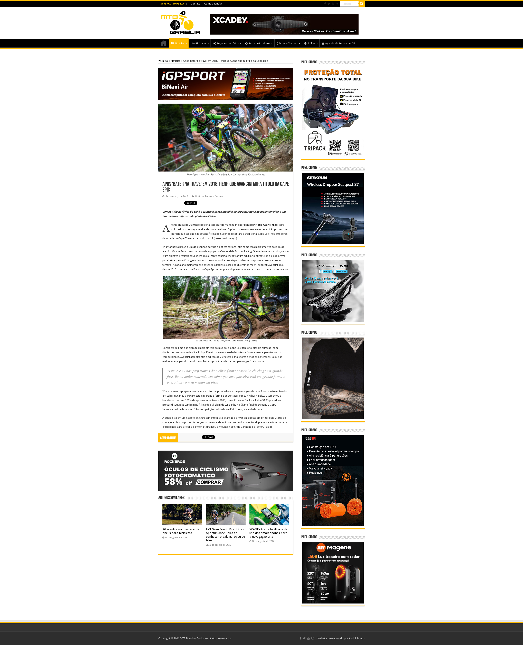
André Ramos (357, 638)
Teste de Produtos (259, 43)
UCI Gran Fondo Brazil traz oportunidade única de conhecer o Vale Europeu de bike (225, 534)
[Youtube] (333, 3)
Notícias (179, 43)
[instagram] (337, 3)
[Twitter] (329, 3)
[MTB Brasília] (180, 22)
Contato (195, 3)
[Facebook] (325, 3)
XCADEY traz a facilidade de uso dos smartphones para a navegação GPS (268, 532)
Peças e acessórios (228, 43)
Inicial (164, 60)
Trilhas (311, 43)
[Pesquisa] (362, 4)
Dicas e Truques (288, 43)
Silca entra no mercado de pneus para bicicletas (180, 531)
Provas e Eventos (214, 196)
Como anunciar (213, 3)
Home (163, 43)
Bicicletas (201, 43)
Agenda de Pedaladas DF (340, 43)
